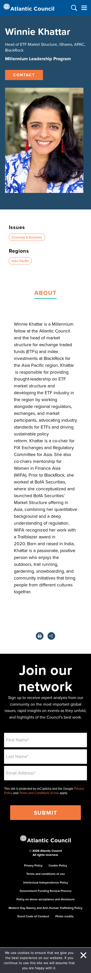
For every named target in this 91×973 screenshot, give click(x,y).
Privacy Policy (33, 865)
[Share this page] (51, 636)
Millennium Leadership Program (38, 58)
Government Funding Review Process (46, 891)
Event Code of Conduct (33, 916)
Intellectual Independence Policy (45, 882)
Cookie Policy (58, 865)
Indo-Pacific (20, 261)
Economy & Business (26, 237)
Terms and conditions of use (45, 874)
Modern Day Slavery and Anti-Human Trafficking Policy (45, 908)
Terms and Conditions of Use (39, 793)
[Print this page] (39, 636)
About (45, 292)
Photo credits (64, 916)
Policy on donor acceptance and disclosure (45, 899)
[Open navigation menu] (84, 8)
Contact (24, 75)
